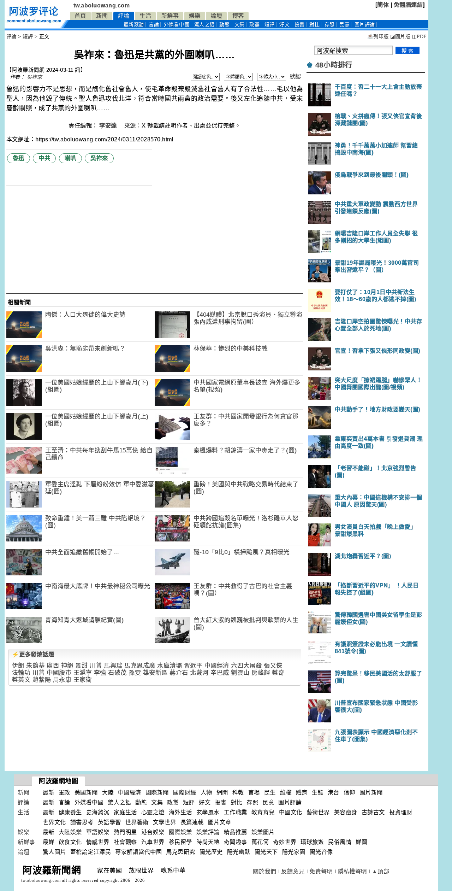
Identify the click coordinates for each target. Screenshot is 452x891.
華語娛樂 (97, 832)
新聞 (102, 16)
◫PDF (419, 36)
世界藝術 (137, 822)
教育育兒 (263, 812)
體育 (302, 793)
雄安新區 (155, 672)
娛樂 (195, 16)
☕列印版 (378, 36)
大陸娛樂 (70, 832)
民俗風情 (339, 842)
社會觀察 (125, 842)
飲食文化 (70, 842)
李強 (100, 672)
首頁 (80, 16)
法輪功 (21, 672)
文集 (239, 24)
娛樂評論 (208, 832)
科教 (238, 793)
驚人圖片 (54, 852)
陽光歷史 (211, 852)
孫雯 (135, 672)
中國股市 (59, 672)
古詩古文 (373, 812)
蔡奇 (278, 672)
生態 (317, 793)
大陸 (108, 793)
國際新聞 (157, 793)
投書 (300, 24)
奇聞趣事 (235, 842)
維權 (286, 793)
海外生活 (180, 812)
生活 (145, 16)
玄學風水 (208, 812)
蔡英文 (21, 679)
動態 (224, 24)
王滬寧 (82, 672)
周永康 (62, 679)
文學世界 (164, 822)
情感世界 (97, 842)
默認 (295, 77)
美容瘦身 (345, 812)
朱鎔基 (35, 665)
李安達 (108, 126)
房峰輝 (260, 672)
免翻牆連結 (408, 5)
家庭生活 (125, 812)
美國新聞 (86, 793)
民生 (270, 793)
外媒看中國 (177, 24)
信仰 (349, 793)
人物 (206, 793)
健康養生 (70, 812)
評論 (124, 16)
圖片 (365, 24)
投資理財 (400, 812)
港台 (333, 793)
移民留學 (180, 842)
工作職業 (235, 812)
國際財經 (184, 793)
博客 (238, 16)
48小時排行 (333, 65)
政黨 (254, 24)
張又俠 (273, 665)
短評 (269, 24)
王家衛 (82, 679)
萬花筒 (260, 842)
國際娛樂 (180, 832)
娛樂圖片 (263, 832)
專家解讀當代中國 (138, 852)
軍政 (64, 793)
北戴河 (199, 672)
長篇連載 (192, 822)
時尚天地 (208, 842)
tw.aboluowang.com (101, 5)
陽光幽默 (238, 852)
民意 (344, 24)
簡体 (383, 5)
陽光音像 (321, 852)
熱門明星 (125, 832)
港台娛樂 (153, 832)
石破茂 (117, 672)
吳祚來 (34, 77)
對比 (314, 24)
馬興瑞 (113, 665)
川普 (96, 665)
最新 (134, 24)
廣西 (53, 665)
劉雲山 (240, 672)
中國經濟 (216, 665)
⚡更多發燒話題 (33, 654)
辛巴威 (219, 672)
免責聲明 (321, 871)
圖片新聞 (371, 793)
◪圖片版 (400, 36)
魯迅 (18, 158)
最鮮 (48, 842)
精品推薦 (235, 832)
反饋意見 (292, 871)
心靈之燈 (153, 812)
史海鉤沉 (97, 812)
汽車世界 (153, 842)
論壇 (216, 16)
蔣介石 (179, 672)
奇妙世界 (284, 842)
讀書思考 (82, 822)
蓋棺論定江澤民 (90, 852)
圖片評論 (290, 802)
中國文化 (290, 812)
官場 (254, 793)
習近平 (193, 665)
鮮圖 (361, 842)
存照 (330, 24)
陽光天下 (266, 852)
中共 (44, 158)
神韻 (67, 665)
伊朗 (18, 665)
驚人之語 (204, 24)
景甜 (81, 665)
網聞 (222, 793)
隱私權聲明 (352, 871)
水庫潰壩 (169, 665)
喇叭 (70, 158)
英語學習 (109, 822)
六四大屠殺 (246, 665)
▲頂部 (380, 871)
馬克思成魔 (139, 665)
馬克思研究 (180, 852)
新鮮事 (170, 16)
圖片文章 (219, 822)
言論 (154, 24)
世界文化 (54, 822)
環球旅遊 (312, 842)
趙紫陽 (41, 679)
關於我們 (264, 871)
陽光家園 (293, 852)
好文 (284, 24)
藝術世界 (318, 812)
